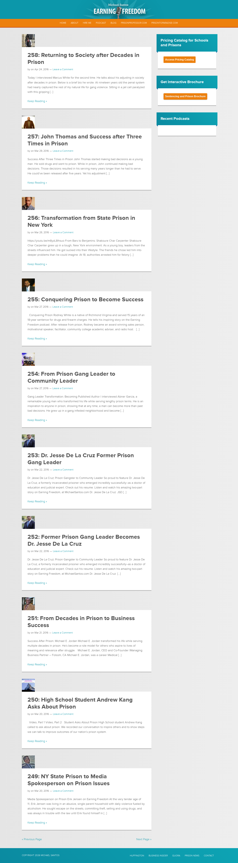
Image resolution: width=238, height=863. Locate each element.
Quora (176, 856)
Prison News (192, 856)
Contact (209, 856)
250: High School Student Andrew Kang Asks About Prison (80, 703)
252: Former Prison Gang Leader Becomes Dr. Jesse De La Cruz (84, 540)
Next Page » (143, 839)
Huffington (137, 856)
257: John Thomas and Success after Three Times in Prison (85, 140)
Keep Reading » (37, 101)
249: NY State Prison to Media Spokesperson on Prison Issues (69, 780)
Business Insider (158, 856)
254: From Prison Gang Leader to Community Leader (71, 377)
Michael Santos (50, 855)
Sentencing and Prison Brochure (185, 96)
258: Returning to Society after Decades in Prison (83, 59)
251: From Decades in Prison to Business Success (81, 622)
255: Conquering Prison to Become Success (85, 299)
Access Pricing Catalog (179, 59)
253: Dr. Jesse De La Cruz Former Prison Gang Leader (81, 459)
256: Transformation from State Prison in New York (81, 221)
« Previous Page (32, 839)
